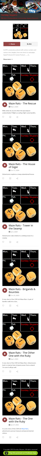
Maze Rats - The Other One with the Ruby (22, 354)
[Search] (34, 3)
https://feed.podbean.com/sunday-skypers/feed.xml (20, 18)
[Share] (17, 117)
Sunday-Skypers (9, 15)
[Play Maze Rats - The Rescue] (4, 104)
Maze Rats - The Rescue (22, 103)
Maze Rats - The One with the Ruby (21, 420)
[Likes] (3, 117)
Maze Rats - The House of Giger (22, 166)
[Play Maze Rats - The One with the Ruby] (4, 419)
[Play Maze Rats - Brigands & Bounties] (4, 290)
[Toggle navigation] (38, 3)
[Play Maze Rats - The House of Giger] (4, 165)
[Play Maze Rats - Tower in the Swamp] (4, 226)
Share (13, 44)
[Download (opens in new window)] (10, 117)
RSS (30, 44)
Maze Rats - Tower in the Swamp (21, 227)
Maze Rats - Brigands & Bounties (22, 291)
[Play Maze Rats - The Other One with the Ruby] (4, 354)
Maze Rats (25, 429)
